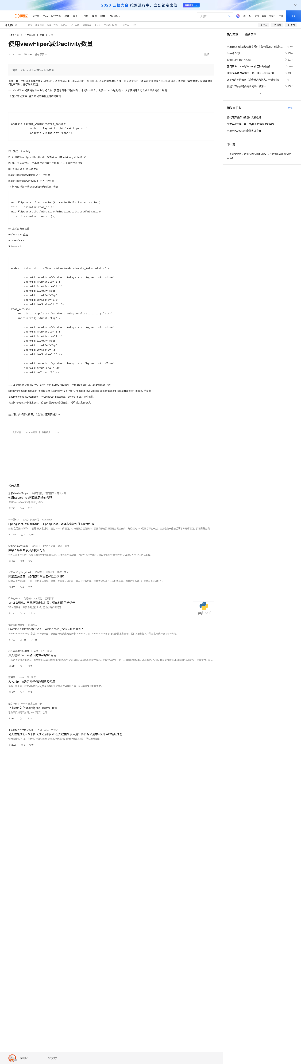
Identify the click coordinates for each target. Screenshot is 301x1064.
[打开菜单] (5, 16)
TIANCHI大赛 (110, 24)
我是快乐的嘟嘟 (16, 624)
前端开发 (34, 519)
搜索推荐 (49, 598)
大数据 (54, 729)
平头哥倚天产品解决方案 (20, 729)
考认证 (98, 24)
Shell (49, 650)
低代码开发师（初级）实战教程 (244, 117)
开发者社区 (11, 25)
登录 (293, 15)
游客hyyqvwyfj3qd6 (18, 545)
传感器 (27, 598)
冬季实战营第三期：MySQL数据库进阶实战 (250, 124)
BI (27, 677)
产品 (45, 16)
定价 (75, 16)
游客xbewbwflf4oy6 (18, 493)
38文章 (52, 1058)
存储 (25, 519)
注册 (281, 15)
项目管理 (50, 493)
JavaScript (47, 519)
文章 (42, 34)
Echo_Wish (14, 598)
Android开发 (31, 432)
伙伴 (94, 16)
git (41, 703)
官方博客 (87, 24)
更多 (290, 108)
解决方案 (56, 16)
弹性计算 (50, 572)
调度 (67, 545)
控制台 (272, 15)
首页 (30, 24)
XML (57, 432)
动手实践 (75, 24)
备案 (264, 15)
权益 (66, 16)
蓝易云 (11, 677)
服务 (102, 16)
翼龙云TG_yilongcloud (19, 572)
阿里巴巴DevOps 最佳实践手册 (244, 130)
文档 (257, 15)
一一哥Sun (13, 519)
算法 (60, 545)
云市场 (84, 16)
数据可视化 (37, 493)
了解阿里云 (115, 16)
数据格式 (46, 432)
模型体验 (39, 24)
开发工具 (61, 493)
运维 (35, 650)
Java (21, 677)
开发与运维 (30, 34)
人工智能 (37, 598)
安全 (66, 572)
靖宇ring (12, 703)
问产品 (64, 24)
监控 (59, 572)
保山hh (24, 1058)
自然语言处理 (48, 545)
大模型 (35, 16)
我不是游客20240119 (18, 650)
